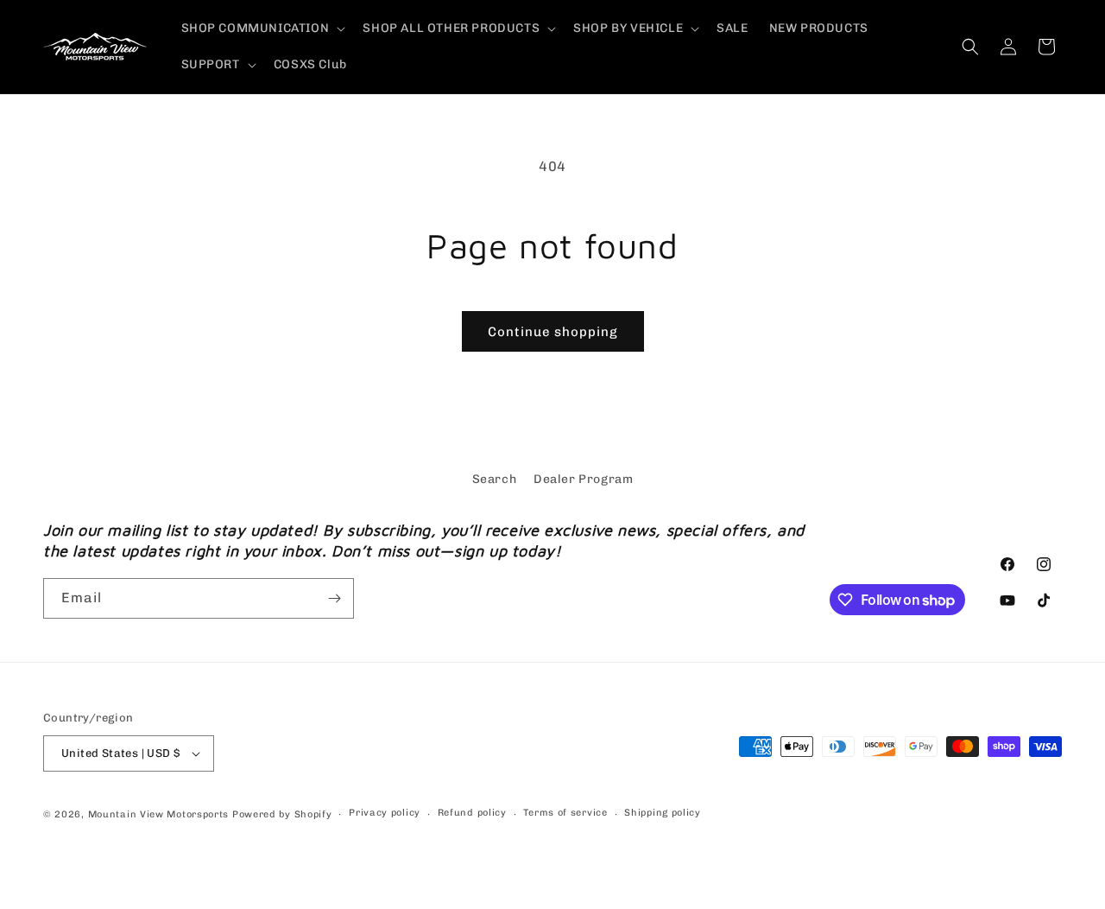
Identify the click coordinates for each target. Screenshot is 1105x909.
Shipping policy (662, 812)
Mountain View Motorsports (159, 814)
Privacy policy (384, 812)
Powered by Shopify (282, 814)
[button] (262, 28)
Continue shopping (553, 332)
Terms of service (565, 812)
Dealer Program (583, 479)
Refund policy (472, 812)
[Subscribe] (334, 598)
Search (494, 479)
